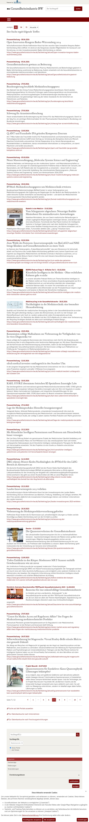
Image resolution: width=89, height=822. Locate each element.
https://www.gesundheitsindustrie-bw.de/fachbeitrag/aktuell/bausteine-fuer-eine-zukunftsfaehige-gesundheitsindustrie (44, 605)
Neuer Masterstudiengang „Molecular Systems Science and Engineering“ (43, 160)
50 (21, 27)
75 (27, 27)
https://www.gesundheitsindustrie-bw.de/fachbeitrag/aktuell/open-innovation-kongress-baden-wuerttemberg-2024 (43, 53)
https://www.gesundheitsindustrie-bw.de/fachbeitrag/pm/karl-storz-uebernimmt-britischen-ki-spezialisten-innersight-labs (43, 397)
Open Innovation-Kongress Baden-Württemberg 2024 (34, 42)
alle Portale (15, 750)
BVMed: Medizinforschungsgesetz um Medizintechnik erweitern (39, 187)
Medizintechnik (16, 743)
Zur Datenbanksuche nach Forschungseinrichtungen (28, 719)
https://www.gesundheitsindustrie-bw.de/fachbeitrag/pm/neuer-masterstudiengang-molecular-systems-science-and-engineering (43, 176)
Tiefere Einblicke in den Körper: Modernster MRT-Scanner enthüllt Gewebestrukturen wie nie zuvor (41, 562)
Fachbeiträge (12, 762)
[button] (78, 775)
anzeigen (76, 786)
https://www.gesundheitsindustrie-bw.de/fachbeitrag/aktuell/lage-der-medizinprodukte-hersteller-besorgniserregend (44, 421)
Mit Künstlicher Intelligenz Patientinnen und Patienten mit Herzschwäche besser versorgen (44, 434)
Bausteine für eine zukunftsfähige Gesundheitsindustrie (53, 590)
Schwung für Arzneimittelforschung (25, 113)
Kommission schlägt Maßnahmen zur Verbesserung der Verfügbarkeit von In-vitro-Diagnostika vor (43, 335)
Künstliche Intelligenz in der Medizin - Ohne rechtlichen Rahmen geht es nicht (54, 274)
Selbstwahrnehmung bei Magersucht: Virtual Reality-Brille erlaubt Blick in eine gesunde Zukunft (44, 641)
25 (16, 27)
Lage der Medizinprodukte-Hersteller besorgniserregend (34, 408)
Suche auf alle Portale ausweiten (21, 708)
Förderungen (12, 766)
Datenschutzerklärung (30, 815)
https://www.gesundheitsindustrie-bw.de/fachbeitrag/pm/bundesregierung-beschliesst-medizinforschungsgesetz (40, 102)
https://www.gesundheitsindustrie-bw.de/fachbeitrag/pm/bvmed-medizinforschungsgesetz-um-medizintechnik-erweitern (43, 200)
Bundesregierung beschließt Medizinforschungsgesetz (33, 87)
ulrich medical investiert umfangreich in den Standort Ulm (36, 363)
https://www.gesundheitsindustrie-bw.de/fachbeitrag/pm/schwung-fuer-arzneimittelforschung (43, 123)
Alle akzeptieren (49, 820)
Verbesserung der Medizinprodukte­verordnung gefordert (35, 511)
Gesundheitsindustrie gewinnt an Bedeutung (29, 64)
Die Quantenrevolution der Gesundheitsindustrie (51, 531)
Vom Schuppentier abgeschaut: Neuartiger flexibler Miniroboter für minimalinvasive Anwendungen (51, 213)
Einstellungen (82, 820)
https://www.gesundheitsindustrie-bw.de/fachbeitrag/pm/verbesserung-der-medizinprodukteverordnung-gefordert (36, 520)
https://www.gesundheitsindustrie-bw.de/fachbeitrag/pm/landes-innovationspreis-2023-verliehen (43, 501)
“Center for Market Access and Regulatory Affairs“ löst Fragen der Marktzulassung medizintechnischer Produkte (40, 618)
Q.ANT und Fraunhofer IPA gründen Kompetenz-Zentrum (37, 133)
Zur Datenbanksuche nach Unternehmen (24, 714)
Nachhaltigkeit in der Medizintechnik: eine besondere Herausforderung (52, 306)
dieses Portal (16, 748)
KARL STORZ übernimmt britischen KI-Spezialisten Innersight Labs (42, 383)
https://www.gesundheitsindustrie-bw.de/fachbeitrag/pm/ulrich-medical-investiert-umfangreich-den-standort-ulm (43, 372)
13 (75, 700)
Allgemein (11, 759)
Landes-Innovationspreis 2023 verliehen (26, 489)
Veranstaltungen (13, 769)
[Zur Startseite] (25, 8)
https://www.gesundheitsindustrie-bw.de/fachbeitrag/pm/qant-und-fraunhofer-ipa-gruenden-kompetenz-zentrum (42, 149)
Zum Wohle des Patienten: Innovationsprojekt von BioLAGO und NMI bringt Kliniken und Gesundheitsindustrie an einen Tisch (43, 244)
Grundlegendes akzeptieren (32, 820)
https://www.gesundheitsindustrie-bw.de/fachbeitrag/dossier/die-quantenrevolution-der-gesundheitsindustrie (40, 549)
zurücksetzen (74, 781)
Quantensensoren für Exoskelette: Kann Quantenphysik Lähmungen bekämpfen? (54, 670)
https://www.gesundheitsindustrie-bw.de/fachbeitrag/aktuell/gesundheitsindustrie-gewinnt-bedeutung (42, 75)
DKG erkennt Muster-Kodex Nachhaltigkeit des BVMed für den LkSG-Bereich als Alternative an (42, 463)
